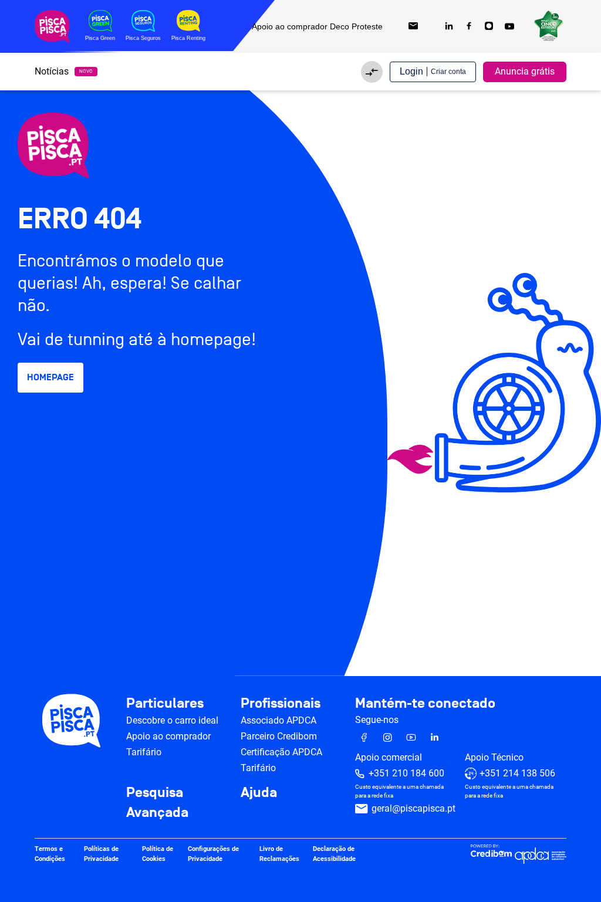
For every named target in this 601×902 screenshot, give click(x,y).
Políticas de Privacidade (101, 854)
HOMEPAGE (50, 377)
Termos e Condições (50, 854)
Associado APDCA (278, 720)
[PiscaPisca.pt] (117, 145)
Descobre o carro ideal (172, 720)
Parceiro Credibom (279, 736)
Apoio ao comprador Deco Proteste (317, 26)
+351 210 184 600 (406, 773)
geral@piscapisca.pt (413, 808)
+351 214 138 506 (517, 773)
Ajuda (259, 793)
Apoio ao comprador (168, 736)
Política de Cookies (157, 854)
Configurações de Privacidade (213, 854)
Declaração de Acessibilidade (334, 854)
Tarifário (143, 752)
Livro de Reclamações (279, 854)
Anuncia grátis (525, 71)
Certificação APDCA (281, 752)
